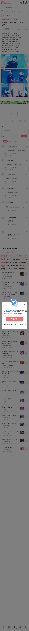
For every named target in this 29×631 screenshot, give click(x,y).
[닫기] (24, 304)
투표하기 (14, 319)
